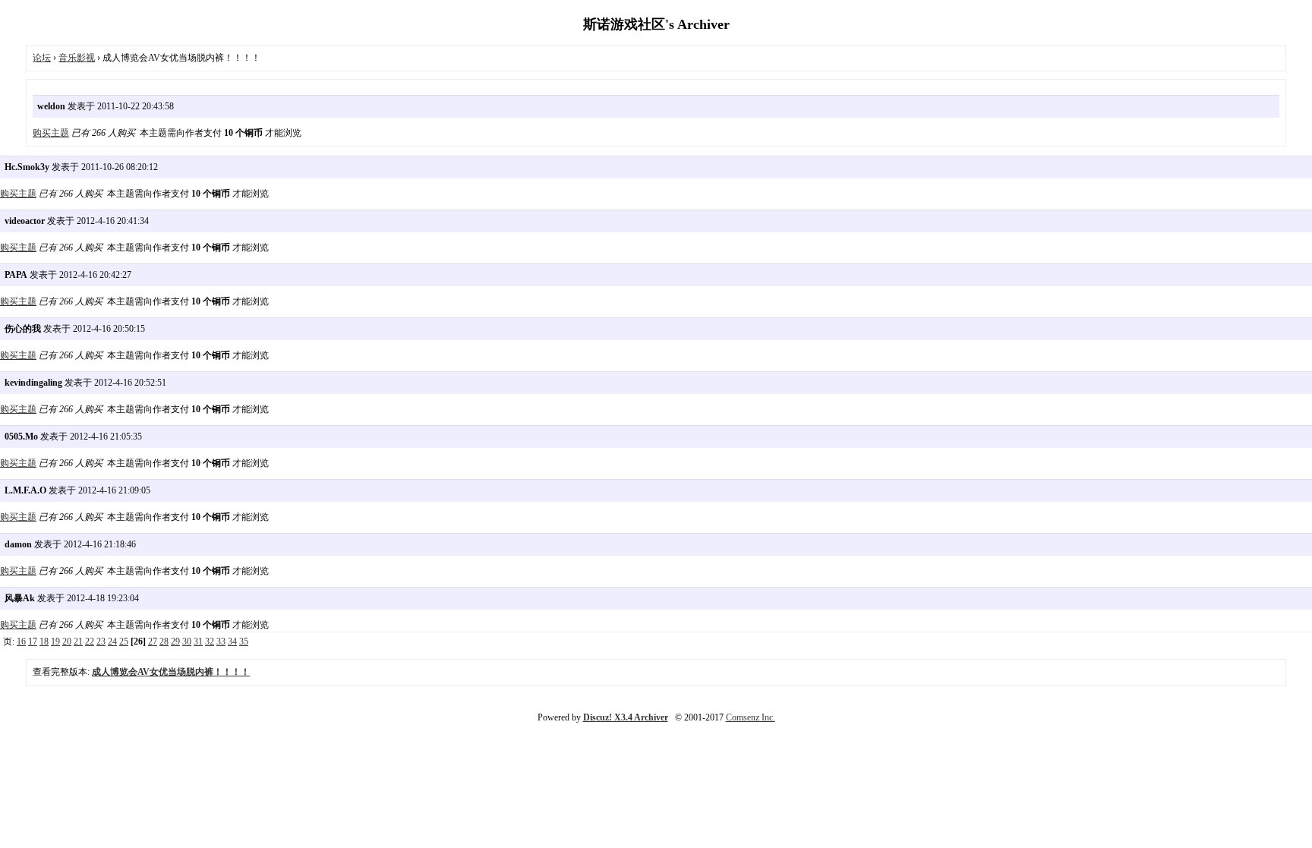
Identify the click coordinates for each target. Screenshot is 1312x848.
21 (78, 641)
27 (152, 641)
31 (198, 641)
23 (101, 641)
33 (221, 641)
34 (232, 641)
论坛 (42, 57)
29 (175, 641)
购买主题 (51, 133)
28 (164, 641)
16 (21, 641)
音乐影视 (76, 57)
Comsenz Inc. (750, 717)
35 (243, 641)
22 (89, 641)
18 (44, 641)
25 (123, 641)
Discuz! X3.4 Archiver (625, 717)
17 (32, 641)
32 (209, 641)
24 (112, 641)
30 (186, 641)
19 (55, 641)
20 (66, 641)
